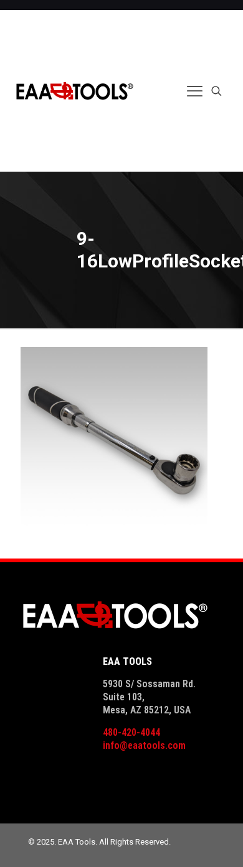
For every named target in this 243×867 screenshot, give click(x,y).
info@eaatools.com (144, 745)
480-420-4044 (131, 732)
